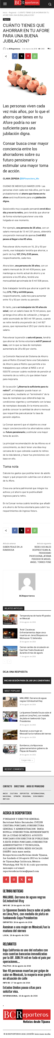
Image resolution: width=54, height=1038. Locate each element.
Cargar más (26, 760)
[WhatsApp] (35, 56)
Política (7, 966)
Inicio (5, 12)
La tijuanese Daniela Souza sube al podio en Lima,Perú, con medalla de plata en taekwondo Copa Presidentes (26, 914)
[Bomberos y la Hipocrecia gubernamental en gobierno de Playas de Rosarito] (10, 749)
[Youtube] (29, 879)
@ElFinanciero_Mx (29, 178)
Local (5, 655)
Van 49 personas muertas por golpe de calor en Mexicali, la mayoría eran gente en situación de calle (27, 974)
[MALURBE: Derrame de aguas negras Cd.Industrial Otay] (10, 702)
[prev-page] (4, 662)
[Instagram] (14, 879)
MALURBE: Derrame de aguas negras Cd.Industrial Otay (24, 899)
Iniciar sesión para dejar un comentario (27, 680)
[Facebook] (15, 56)
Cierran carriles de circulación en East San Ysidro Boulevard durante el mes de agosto (34, 650)
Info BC (6, 905)
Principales (8, 623)
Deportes (8, 922)
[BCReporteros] (5, 48)
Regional (12, 12)
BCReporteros (14, 49)
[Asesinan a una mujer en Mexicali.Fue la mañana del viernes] (10, 735)
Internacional (10, 996)
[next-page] (9, 662)
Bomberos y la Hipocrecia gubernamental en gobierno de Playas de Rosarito (34, 748)
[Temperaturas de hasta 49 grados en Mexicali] (10, 619)
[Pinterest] (28, 56)
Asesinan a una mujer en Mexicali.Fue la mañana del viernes (26, 929)
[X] (21, 56)
